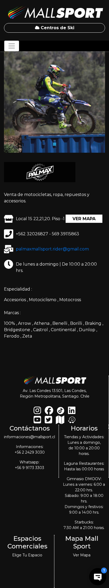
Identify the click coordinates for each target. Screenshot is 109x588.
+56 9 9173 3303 (29, 467)
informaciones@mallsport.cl (29, 436)
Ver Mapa (84, 218)
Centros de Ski (56, 27)
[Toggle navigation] (11, 46)
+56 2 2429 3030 (30, 452)
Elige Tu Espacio (27, 555)
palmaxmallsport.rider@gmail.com (52, 249)
